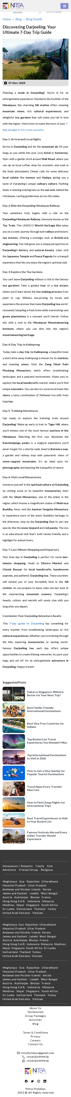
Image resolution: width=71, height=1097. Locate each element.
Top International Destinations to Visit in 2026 (46, 756)
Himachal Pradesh (15, 885)
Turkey (52, 908)
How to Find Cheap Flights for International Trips (46, 804)
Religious (48, 869)
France (47, 897)
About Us (36, 1008)
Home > (8, 19)
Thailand (40, 908)
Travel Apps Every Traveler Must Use (44, 788)
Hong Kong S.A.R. (15, 901)
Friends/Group (30, 869)
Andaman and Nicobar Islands (23, 889)
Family (41, 866)
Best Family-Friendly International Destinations (44, 709)
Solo (51, 866)
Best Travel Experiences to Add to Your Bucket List (47, 820)
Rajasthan (34, 881)
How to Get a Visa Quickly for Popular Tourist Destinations (46, 772)
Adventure (11, 869)
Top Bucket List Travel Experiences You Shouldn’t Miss (47, 741)
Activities (35, 1019)
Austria (8, 897)
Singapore (34, 904)
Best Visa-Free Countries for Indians (45, 725)
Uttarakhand (51, 881)
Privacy (35, 1036)
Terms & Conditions (35, 1032)
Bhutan (36, 897)
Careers (35, 1040)
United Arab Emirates (17, 912)
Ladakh (35, 893)
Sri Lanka (10, 908)
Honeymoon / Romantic (19, 866)
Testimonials (35, 1011)
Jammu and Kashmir (16, 893)
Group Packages (35, 1015)
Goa (23, 881)
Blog (35, 1023)
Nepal (21, 904)
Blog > (20, 19)
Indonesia (34, 901)
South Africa (51, 904)
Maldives (10, 904)
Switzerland (25, 908)
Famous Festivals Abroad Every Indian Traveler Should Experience (47, 835)
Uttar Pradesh (38, 885)
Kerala (48, 889)
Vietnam (38, 912)
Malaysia (49, 901)
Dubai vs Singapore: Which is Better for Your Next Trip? (45, 693)
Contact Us (35, 1044)
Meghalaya (11, 881)
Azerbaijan (22, 897)
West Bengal (50, 893)
